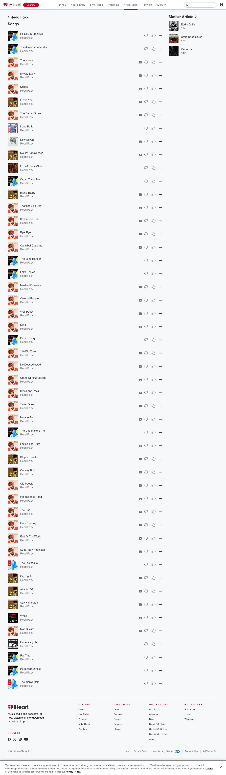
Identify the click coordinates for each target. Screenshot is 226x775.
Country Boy (27, 470)
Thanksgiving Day (31, 206)
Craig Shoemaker (191, 37)
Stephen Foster (29, 457)
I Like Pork (26, 126)
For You (61, 5)
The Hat (25, 510)
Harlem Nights (28, 642)
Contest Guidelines (158, 729)
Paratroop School (30, 669)
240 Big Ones (28, 351)
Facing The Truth (30, 444)
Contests (118, 724)
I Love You (26, 100)
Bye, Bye (25, 232)
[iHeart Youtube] (26, 739)
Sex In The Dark (29, 219)
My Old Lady (27, 73)
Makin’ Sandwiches (31, 153)
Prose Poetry (27, 338)
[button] (161, 36)
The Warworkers (29, 682)
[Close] (220, 767)
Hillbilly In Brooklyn (31, 34)
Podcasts (113, 5)
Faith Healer (27, 272)
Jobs (151, 738)
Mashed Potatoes (30, 285)
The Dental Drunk (30, 113)
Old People (26, 483)
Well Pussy (26, 311)
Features (118, 714)
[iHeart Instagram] (20, 739)
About (152, 709)
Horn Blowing (28, 523)
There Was (26, 60)
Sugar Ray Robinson (32, 549)
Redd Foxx (19, 17)
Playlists (147, 5)
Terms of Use (191, 751)
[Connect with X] (14, 739)
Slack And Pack (29, 391)
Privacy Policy (141, 751)
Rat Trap (25, 655)
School (24, 87)
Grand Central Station (33, 378)
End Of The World (30, 536)
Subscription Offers (158, 733)
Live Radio (96, 5)
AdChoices (208, 751)
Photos (117, 729)
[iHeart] (12, 4)
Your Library (78, 5)
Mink (23, 325)
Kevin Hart (187, 49)
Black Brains (27, 192)
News (116, 709)
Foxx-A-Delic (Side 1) (32, 166)
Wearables (189, 719)
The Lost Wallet (29, 563)
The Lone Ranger (30, 259)
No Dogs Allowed (30, 364)
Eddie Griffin (188, 24)
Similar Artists (181, 16)
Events (117, 719)
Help (126, 751)
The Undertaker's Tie (32, 430)
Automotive (189, 709)
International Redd (31, 497)
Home (187, 714)
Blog (151, 719)
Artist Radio (130, 5)
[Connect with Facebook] (9, 739)
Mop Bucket (27, 629)
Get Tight (25, 576)
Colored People (29, 298)
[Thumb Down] (146, 36)
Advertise (153, 714)
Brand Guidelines (157, 724)
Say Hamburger (29, 602)
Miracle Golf (27, 417)
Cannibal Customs (31, 245)
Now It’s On (27, 140)
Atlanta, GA (27, 589)
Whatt (23, 616)
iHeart (81, 709)
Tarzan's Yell (27, 404)
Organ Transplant (30, 179)
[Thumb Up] (154, 36)
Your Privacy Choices (163, 751)
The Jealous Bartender (33, 47)
